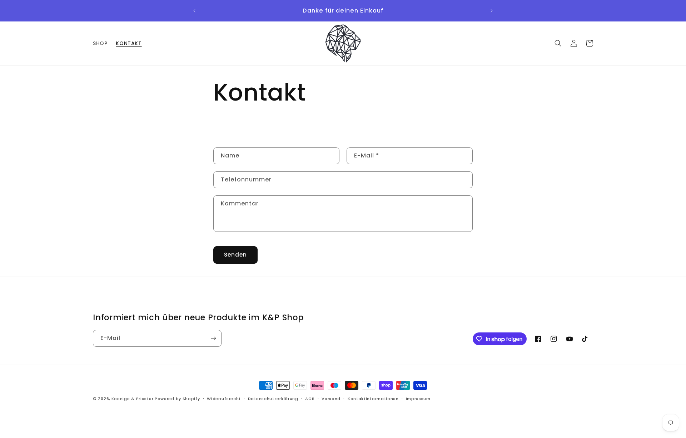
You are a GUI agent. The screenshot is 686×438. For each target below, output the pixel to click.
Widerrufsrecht (224, 399)
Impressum (418, 399)
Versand (331, 399)
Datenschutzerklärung (273, 399)
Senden (235, 254)
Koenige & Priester (132, 399)
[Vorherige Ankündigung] (194, 11)
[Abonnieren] (213, 338)
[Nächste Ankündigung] (491, 11)
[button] (558, 43)
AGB (309, 399)
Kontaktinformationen (373, 399)
